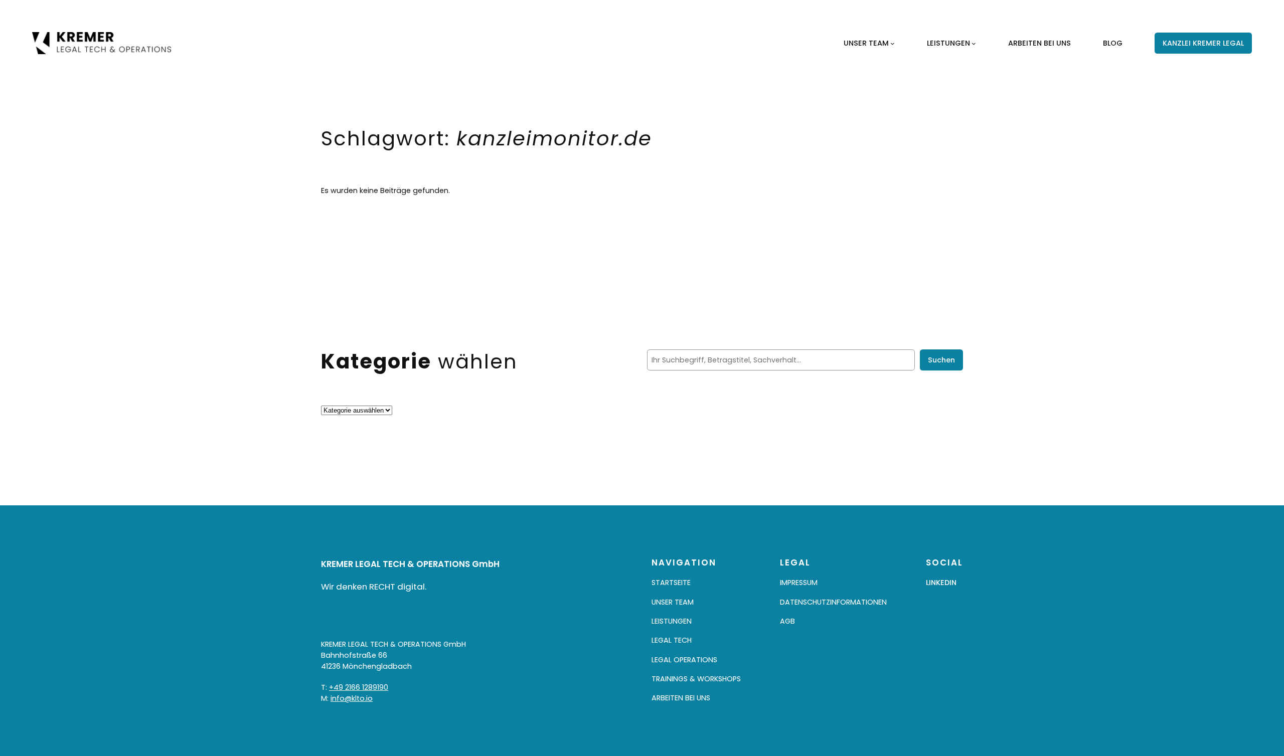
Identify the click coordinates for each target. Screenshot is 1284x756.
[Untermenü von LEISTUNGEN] (974, 43)
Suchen (941, 360)
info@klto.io (352, 698)
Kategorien (341, 399)
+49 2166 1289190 (358, 687)
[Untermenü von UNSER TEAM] (892, 43)
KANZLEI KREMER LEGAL (1203, 43)
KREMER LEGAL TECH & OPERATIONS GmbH (410, 564)
